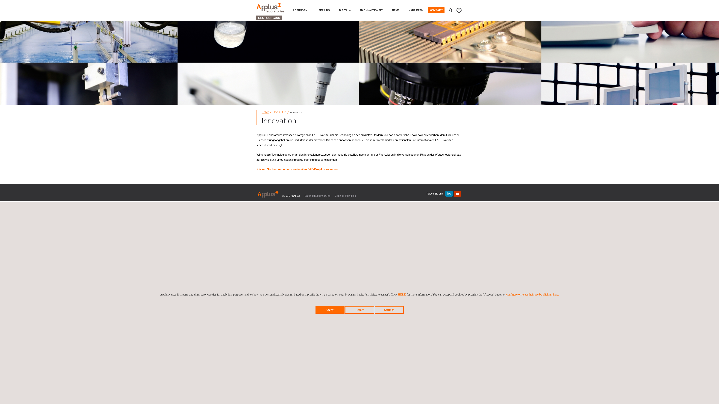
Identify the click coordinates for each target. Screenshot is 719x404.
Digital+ (345, 10)
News (395, 10)
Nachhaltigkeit (371, 10)
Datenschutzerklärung (317, 196)
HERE (402, 294)
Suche (450, 10)
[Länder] (459, 10)
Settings (389, 309)
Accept (330, 309)
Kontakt (436, 10)
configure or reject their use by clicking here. (532, 294)
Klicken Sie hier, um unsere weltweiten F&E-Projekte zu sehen (297, 169)
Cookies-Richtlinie (345, 196)
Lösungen (300, 10)
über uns (323, 10)
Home (265, 112)
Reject (360, 309)
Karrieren (416, 10)
